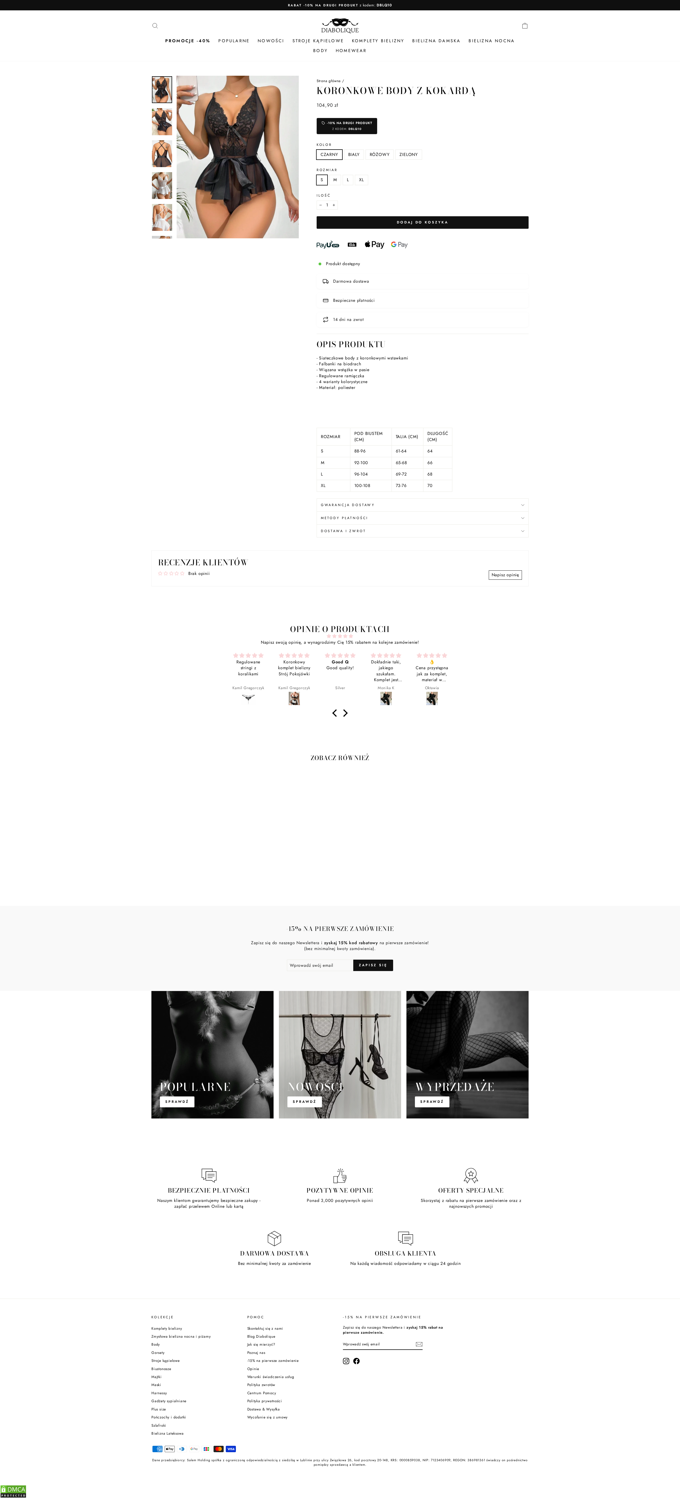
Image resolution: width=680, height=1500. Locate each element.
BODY (320, 51)
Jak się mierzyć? (261, 1344)
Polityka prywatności (264, 1401)
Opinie (253, 1368)
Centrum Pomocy (261, 1393)
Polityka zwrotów (261, 1384)
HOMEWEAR (351, 51)
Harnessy (159, 1393)
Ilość (324, 195)
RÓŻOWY (380, 154)
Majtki (156, 1376)
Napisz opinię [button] (505, 575)
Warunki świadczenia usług (270, 1376)
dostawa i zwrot (343, 530)
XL (361, 180)
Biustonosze (161, 1368)
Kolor (324, 144)
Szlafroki (158, 1425)
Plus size (158, 1409)
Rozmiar (327, 170)
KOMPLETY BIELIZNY (378, 41)
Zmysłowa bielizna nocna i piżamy (181, 1336)
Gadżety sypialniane (168, 1401)
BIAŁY (354, 154)
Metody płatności (344, 517)
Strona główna (329, 80)
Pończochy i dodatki (168, 1417)
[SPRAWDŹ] (212, 1054)
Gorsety (158, 1352)
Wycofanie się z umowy (267, 1417)
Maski (156, 1384)
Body (155, 1344)
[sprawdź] (467, 1054)
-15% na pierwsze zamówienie (273, 1360)
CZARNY (329, 154)
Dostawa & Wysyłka (263, 1409)
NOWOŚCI (271, 41)
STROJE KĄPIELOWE (318, 41)
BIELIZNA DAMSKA (436, 41)
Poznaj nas (256, 1352)
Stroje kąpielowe (165, 1360)
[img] (340, 636)
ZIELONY (409, 154)
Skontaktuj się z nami (265, 1328)
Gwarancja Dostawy (348, 504)
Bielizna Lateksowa (167, 1433)
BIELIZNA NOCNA (492, 41)
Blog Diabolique (261, 1336)
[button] (336, 713)
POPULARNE (234, 41)
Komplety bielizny (166, 1328)
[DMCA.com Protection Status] (13, 1497)
